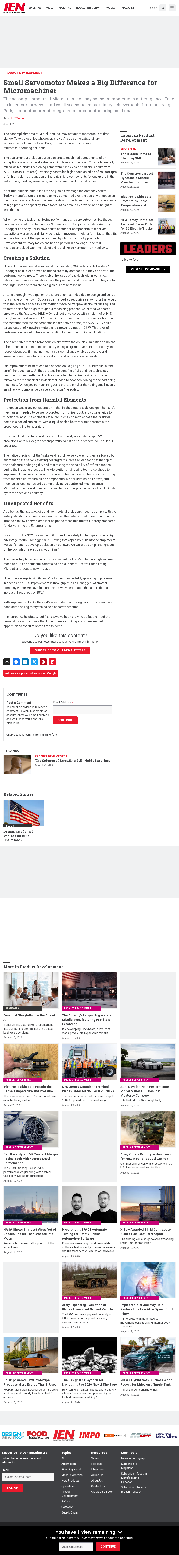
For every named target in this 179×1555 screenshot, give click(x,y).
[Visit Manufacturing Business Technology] (166, 1435)
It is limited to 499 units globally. (141, 1100)
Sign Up (12, 1487)
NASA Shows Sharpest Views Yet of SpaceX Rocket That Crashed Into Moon (29, 1234)
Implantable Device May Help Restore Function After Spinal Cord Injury (146, 1309)
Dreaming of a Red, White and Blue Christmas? (18, 836)
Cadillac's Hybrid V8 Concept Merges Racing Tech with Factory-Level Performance (30, 1158)
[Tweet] (34, 661)
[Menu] (172, 7)
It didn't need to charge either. (139, 1389)
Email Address (63, 702)
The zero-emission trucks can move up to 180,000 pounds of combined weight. (88, 1098)
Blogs (10, 825)
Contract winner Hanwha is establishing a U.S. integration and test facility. (146, 1165)
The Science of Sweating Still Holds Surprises (72, 761)
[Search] (162, 7)
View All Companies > (148, 269)
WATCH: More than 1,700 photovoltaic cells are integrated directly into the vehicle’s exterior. (30, 1393)
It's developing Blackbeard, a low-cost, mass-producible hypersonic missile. (86, 1031)
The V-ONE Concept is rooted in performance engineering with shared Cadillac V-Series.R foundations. (27, 1172)
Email (5, 1470)
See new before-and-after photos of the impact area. (28, 1245)
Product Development (22, 73)
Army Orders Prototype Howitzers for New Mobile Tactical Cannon (145, 1156)
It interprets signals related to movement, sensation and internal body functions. (145, 1322)
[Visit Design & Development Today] (13, 1435)
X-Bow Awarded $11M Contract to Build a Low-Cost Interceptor (145, 1232)
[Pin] (43, 661)
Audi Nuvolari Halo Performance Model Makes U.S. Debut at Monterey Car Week (144, 1091)
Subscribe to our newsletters (60, 650)
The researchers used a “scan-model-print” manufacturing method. (30, 1098)
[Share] (16, 661)
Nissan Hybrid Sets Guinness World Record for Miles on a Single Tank (146, 1382)
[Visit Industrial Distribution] (115, 1435)
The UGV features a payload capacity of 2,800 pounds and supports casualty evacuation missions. (87, 1318)
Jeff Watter (17, 118)
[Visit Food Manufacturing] (38, 1435)
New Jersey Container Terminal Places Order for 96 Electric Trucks (137, 224)
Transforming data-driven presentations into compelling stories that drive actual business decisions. (28, 1028)
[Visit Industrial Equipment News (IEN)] (64, 1435)
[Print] (6, 661)
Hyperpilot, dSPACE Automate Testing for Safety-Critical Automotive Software (84, 1234)
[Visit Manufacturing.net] (141, 1435)
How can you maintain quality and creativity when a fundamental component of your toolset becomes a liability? (89, 1393)
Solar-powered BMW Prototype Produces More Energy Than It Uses (29, 1382)
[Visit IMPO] (89, 1435)
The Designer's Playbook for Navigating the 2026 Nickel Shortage (89, 1382)
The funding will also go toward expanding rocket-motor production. (147, 1241)
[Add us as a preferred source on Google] (52, 661)
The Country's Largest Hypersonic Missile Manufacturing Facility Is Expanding (137, 178)
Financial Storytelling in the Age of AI (29, 1018)
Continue (108, 1546)
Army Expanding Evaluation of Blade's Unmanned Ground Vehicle (87, 1307)
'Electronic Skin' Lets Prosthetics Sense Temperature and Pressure (135, 201)
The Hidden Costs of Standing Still (135, 156)
